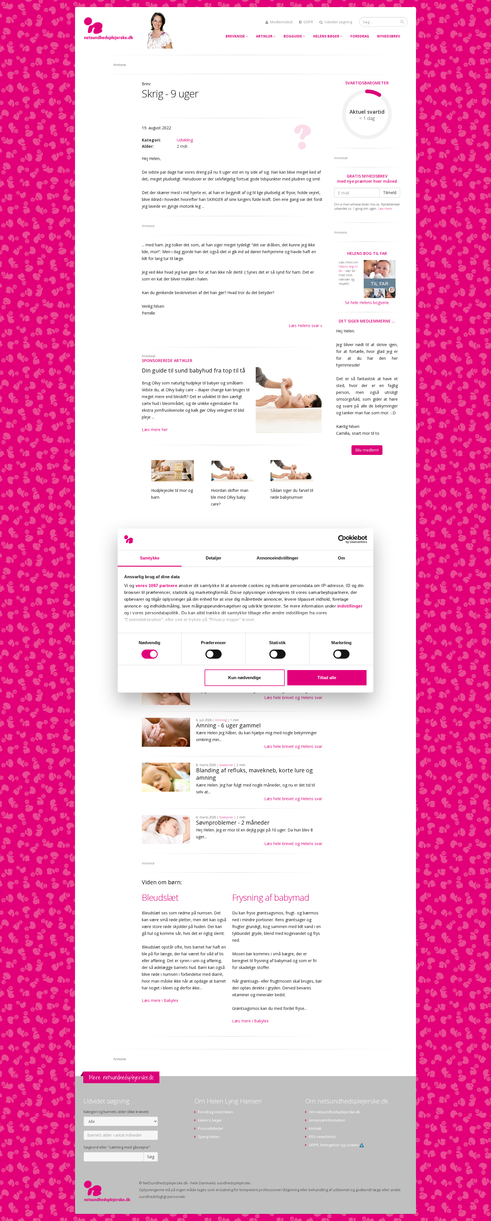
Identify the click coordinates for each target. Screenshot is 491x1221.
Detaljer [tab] (213, 558)
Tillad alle (326, 677)
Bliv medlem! (367, 450)
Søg (150, 1156)
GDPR (308, 22)
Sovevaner (226, 765)
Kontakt (315, 1128)
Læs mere (385, 208)
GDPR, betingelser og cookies (334, 1145)
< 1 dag (367, 118)
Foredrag (359, 36)
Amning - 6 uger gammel (228, 725)
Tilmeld (389, 192)
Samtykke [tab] (149, 558)
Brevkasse (236, 36)
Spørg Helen (208, 1136)
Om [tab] (341, 558)
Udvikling (185, 140)
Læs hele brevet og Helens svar (293, 697)
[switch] (213, 654)
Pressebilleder (210, 1128)
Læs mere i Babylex (160, 1000)
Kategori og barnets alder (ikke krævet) (116, 1111)
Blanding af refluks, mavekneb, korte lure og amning (254, 773)
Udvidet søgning (338, 22)
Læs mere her (155, 429)
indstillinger (350, 606)
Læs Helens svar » (305, 325)
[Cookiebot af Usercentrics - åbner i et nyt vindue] (342, 539)
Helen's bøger (210, 1120)
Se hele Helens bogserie (367, 302)
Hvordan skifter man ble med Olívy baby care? (229, 497)
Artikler (264, 36)
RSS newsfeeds (322, 1136)
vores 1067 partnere (157, 585)
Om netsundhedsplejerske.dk (334, 1112)
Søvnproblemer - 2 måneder (232, 822)
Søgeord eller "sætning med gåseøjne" (117, 1147)
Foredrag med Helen (215, 1112)
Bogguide (293, 36)
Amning (221, 720)
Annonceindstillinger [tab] (278, 558)
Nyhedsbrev (388, 36)
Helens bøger (326, 36)
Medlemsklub (281, 22)
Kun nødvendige (244, 677)
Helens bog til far (367, 253)
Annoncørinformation (327, 1120)
